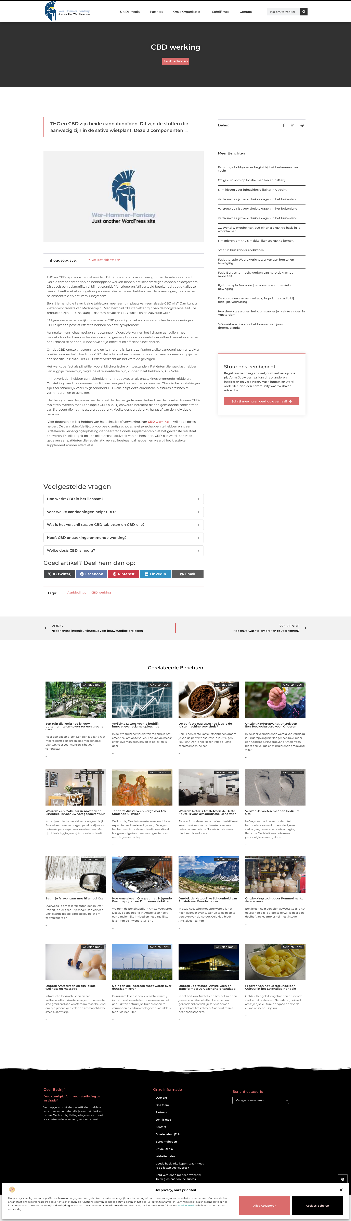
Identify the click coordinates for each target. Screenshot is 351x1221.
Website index (165, 1156)
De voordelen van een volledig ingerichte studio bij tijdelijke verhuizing (256, 300)
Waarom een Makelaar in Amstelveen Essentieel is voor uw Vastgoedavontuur (75, 812)
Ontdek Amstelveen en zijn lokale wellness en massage (71, 987)
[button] (341, 1190)
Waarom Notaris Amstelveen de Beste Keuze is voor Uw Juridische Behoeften (207, 812)
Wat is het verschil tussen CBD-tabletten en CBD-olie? (123, 525)
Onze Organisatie (186, 12)
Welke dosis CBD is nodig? (123, 550)
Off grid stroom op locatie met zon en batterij (251, 180)
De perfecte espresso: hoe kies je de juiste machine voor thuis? (205, 725)
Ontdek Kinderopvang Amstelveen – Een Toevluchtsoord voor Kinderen (272, 725)
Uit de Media (164, 1148)
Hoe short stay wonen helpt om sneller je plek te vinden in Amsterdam (261, 313)
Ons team (162, 1105)
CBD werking (158, 422)
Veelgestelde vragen (105, 260)
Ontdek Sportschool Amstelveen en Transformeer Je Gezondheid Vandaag (207, 987)
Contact (246, 12)
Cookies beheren (317, 1205)
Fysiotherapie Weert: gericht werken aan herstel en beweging (256, 261)
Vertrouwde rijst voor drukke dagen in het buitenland (257, 199)
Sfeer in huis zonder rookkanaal (241, 250)
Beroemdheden (166, 1141)
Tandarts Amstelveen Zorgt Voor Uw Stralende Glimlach (139, 812)
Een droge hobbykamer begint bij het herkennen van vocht (258, 169)
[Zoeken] (304, 11)
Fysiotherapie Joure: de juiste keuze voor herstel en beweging (256, 287)
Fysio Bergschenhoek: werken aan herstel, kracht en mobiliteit (257, 274)
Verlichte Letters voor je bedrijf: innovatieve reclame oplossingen (136, 725)
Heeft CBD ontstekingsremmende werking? (123, 538)
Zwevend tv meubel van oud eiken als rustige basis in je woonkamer (259, 229)
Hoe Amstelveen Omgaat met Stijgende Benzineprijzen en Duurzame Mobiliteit (142, 900)
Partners (156, 12)
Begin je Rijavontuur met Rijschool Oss (74, 898)
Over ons (162, 1097)
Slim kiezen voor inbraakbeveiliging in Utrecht (252, 189)
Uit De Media (130, 12)
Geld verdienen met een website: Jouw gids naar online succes (178, 1177)
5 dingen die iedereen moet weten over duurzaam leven (141, 987)
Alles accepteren (264, 1205)
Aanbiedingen (175, 61)
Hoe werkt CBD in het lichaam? (123, 499)
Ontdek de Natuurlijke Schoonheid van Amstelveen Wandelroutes (208, 900)
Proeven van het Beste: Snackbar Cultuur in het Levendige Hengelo (270, 987)
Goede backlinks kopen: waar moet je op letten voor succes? (180, 1165)
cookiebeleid (186, 1205)
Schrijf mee (221, 12)
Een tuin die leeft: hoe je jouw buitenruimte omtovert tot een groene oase (74, 726)
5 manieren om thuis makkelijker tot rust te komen (256, 240)
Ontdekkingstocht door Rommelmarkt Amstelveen (274, 900)
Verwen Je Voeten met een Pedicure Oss (272, 812)
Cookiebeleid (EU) (168, 1134)
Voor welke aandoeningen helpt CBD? (123, 512)
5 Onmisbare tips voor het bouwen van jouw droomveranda (250, 325)
